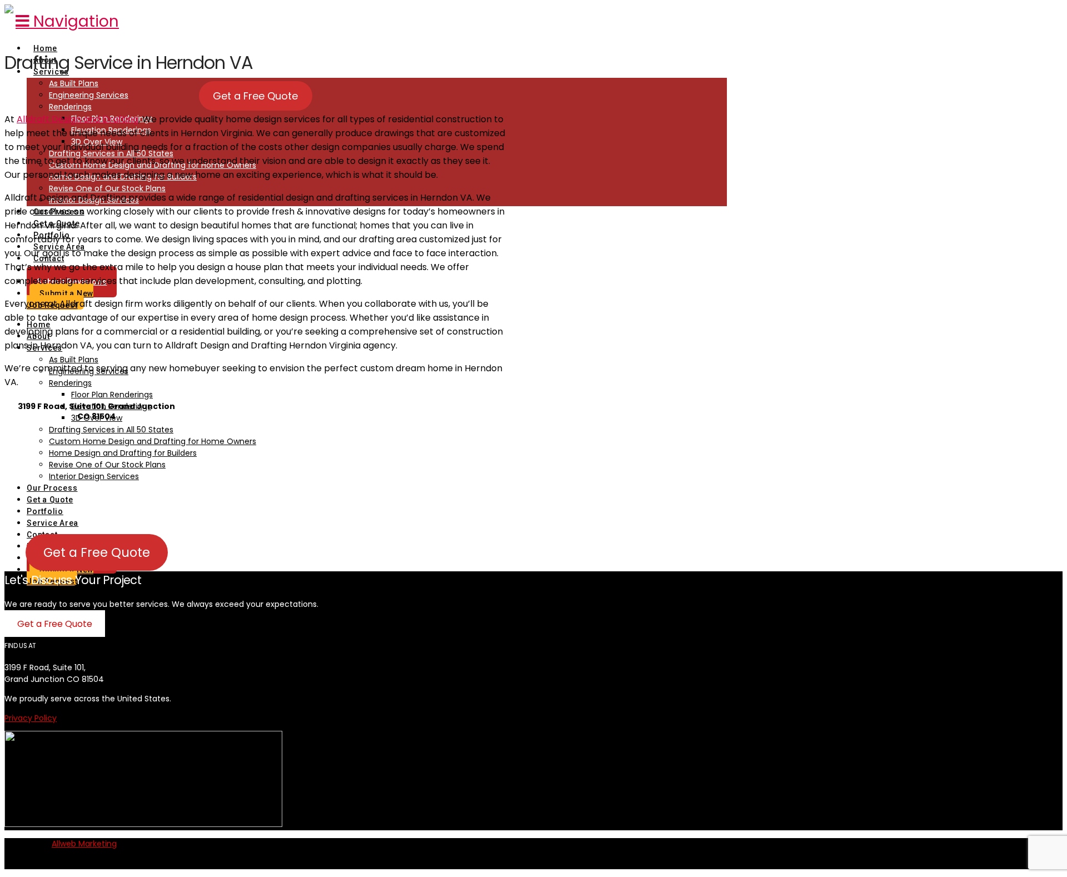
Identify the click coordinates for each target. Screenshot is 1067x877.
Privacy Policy (30, 718)
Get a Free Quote (255, 96)
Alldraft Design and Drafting (77, 119)
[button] (67, 21)
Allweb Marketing (84, 843)
